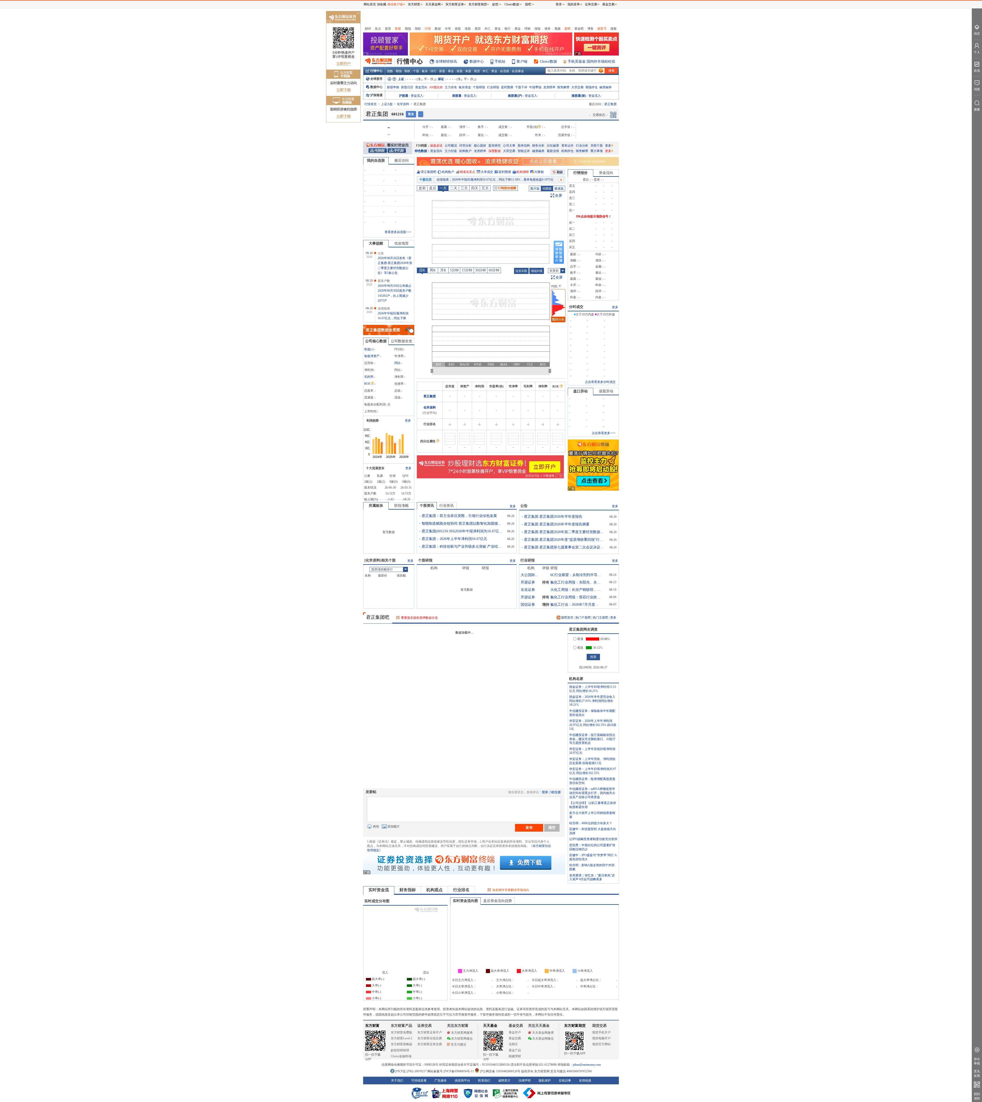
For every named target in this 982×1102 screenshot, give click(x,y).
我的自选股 (376, 160)
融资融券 (605, 87)
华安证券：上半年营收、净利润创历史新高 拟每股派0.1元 (592, 761)
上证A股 (387, 104)
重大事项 (596, 151)
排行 (433, 71)
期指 (408, 28)
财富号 (602, 28)
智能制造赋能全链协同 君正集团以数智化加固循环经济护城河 (463, 523)
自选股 (504, 71)
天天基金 (490, 1026)
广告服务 (440, 1080)
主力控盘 (451, 151)
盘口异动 (580, 391)
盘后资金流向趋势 (497, 901)
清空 (551, 827)
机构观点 (434, 890)
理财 (528, 28)
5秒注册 (555, 792)
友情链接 (585, 1080)
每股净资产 (372, 356)
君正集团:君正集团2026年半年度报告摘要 (556, 524)
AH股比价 (436, 87)
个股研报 (479, 87)
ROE (367, 383)
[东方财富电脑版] (378, 150)
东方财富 (372, 1026)
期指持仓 (591, 87)
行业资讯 (446, 506)
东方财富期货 (575, 1026)
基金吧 (579, 28)
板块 (425, 71)
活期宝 (513, 1044)
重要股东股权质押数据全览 (419, 618)
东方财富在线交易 (429, 1038)
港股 (468, 28)
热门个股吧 (583, 617)
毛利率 (368, 377)
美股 (458, 28)
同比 (397, 363)
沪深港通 (376, 95)
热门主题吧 (600, 617)
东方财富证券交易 (429, 1044)
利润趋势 (372, 420)
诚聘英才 (504, 1080)
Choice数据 (548, 61)
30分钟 (480, 270)
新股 (398, 28)
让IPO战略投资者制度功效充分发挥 (593, 839)
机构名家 (576, 679)
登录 (545, 792)
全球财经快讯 (446, 61)
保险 (537, 28)
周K (433, 270)
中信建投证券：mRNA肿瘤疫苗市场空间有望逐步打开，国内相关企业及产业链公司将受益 (592, 793)
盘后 (432, 188)
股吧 (567, 28)
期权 (418, 28)
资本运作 (567, 145)
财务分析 (538, 145)
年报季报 (535, 87)
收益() (368, 349)
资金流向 (421, 87)
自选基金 (518, 71)
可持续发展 (419, 1080)
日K (422, 270)
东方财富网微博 (462, 1032)
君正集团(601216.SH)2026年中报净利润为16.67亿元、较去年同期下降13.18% (463, 531)
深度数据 (494, 151)
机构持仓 (567, 151)
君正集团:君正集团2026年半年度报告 (553, 517)
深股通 (456, 95)
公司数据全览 (401, 341)
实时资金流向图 (465, 901)
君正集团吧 (428, 172)
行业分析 (582, 145)
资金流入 (417, 95)
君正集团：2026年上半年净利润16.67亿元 (454, 539)
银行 (508, 28)
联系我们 (484, 1080)
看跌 (580, 647)
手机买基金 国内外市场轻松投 (591, 61)
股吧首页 (566, 617)
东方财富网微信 (462, 1038)
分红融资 (553, 145)
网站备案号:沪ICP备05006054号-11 (451, 1071)
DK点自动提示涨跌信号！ (593, 216)
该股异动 (606, 391)
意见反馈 (977, 1073)
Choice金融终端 (401, 1056)
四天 (474, 188)
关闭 (358, 14)
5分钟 (454, 270)
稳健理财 (515, 1056)
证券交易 (591, 4)
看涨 (580, 639)
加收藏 (381, 4)
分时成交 (576, 307)
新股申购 (393, 87)
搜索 (613, 28)
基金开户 (515, 1032)
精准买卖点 (467, 172)
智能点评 (524, 151)
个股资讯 (427, 506)
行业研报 (493, 87)
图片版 (535, 188)
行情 (428, 28)
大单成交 (487, 172)
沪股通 (403, 95)
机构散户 (465, 151)
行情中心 (376, 71)
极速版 (559, 188)
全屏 (558, 195)
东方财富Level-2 (401, 1038)
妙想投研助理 (400, 1050)
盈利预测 (507, 87)
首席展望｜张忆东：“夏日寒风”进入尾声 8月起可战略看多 (592, 877)
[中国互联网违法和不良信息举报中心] (547, 1093)
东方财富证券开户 (429, 1032)
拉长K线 (521, 271)
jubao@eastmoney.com (587, 1064)
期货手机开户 (601, 1032)
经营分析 (465, 145)
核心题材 (480, 145)
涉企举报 (977, 1061)
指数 (390, 71)
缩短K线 (536, 271)
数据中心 (477, 61)
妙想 (495, 4)
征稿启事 (565, 1080)
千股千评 (521, 87)
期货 (478, 28)
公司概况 (451, 145)
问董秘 (539, 172)
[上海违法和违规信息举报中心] (506, 1093)
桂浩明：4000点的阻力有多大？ (590, 823)
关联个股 (596, 145)
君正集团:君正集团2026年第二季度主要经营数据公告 (565, 532)
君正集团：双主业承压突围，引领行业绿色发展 (459, 516)
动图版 (547, 188)
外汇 (488, 28)
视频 (557, 28)
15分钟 (467, 270)
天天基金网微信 (543, 1038)
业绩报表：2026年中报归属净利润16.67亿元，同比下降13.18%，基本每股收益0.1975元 (495, 179)
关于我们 (397, 1080)
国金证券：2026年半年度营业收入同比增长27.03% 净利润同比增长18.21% (592, 701)
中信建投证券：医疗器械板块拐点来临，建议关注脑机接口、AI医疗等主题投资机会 (592, 739)
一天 (443, 188)
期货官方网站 (601, 1044)
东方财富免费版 (401, 1032)
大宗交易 (577, 87)
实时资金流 (379, 890)
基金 (518, 28)
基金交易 (515, 1038)
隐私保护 (545, 1080)
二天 (453, 188)
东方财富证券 (454, 4)
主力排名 (451, 87)
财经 (368, 28)
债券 (547, 28)
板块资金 (465, 87)
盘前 (422, 188)
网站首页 (370, 4)
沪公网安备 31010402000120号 (500, 1071)
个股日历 (425, 179)
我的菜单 (573, 4)
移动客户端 (395, 4)
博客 (590, 28)
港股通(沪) (515, 95)
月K (443, 270)
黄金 (498, 28)
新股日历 (407, 87)
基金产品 (515, 1050)
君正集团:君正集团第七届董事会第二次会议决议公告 (565, 547)
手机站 (500, 61)
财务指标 (407, 890)
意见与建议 (458, 1044)
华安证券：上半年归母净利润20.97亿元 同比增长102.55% (592, 771)
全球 (448, 28)
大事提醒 (376, 243)
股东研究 (494, 145)
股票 (388, 28)
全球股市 (376, 79)
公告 (524, 506)
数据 (438, 28)
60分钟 (494, 270)
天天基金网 (433, 4)
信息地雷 (401, 243)
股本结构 (524, 145)
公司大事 (509, 145)
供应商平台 (462, 1080)
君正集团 (429, 396)
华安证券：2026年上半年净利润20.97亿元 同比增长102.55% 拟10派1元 (592, 725)
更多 (608, 145)
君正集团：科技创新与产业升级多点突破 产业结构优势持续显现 (463, 546)
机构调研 (523, 172)
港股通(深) (579, 95)
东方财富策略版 (401, 1044)
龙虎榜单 (549, 87)
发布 (529, 827)
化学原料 (403, 104)
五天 (485, 188)
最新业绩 (553, 151)
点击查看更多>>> (604, 433)
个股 (416, 71)
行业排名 (461, 890)
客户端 (522, 61)
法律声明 (524, 1080)
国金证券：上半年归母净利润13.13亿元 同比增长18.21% (592, 689)
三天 (464, 188)
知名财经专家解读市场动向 (510, 890)
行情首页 (370, 104)
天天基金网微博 (543, 1032)
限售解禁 (563, 87)
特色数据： (422, 151)
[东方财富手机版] (396, 150)
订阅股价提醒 (507, 188)
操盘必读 (436, 145)
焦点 (378, 28)
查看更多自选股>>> (398, 232)
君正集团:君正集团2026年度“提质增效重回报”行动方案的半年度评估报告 (565, 540)
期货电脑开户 (601, 1038)
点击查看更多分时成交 (600, 382)
